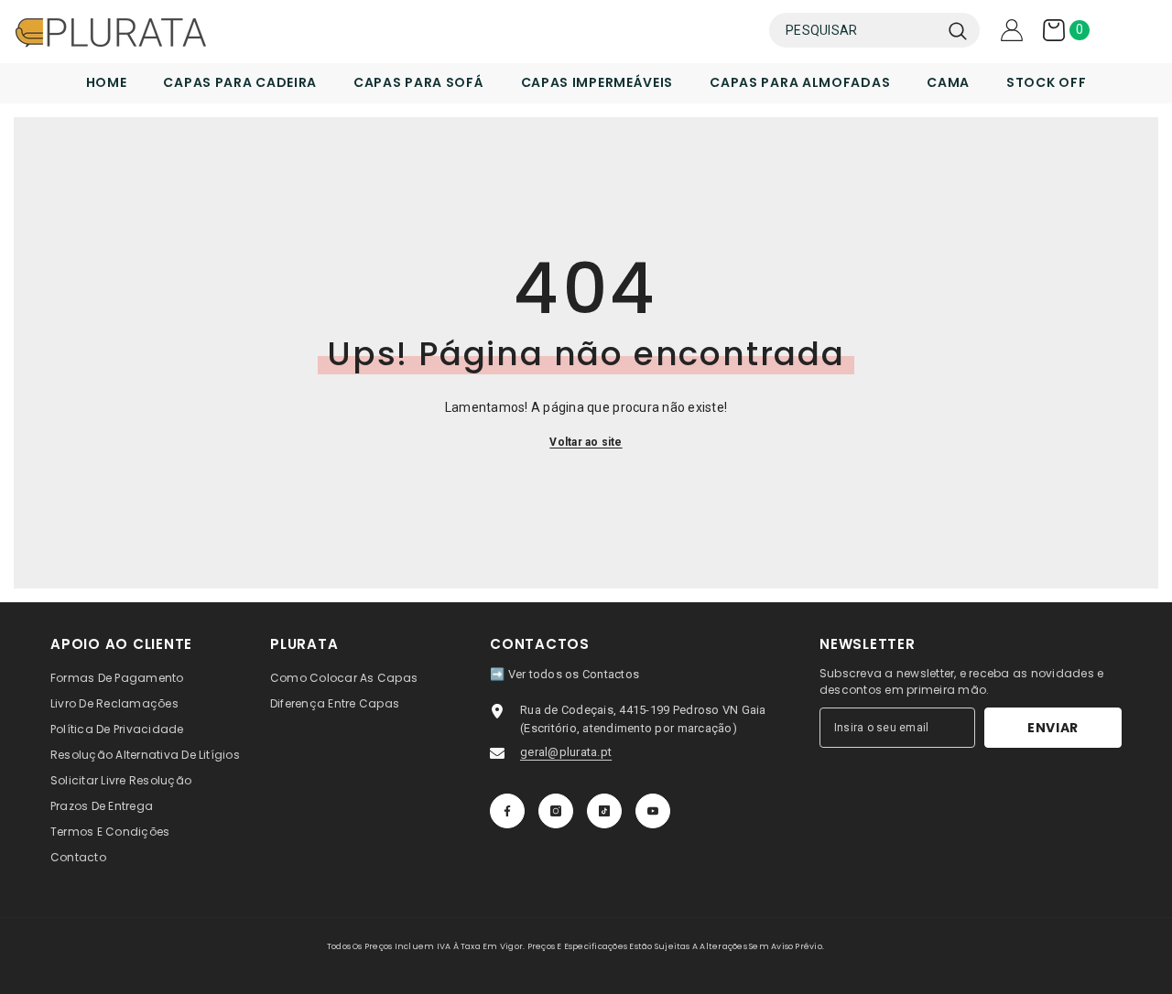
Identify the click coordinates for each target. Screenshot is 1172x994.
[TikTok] (604, 811)
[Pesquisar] (874, 30)
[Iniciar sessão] (1012, 30)
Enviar (1053, 727)
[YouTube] (652, 811)
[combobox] (854, 30)
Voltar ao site (585, 442)
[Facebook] (507, 811)
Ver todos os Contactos (574, 674)
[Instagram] (555, 811)
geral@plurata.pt (566, 752)
